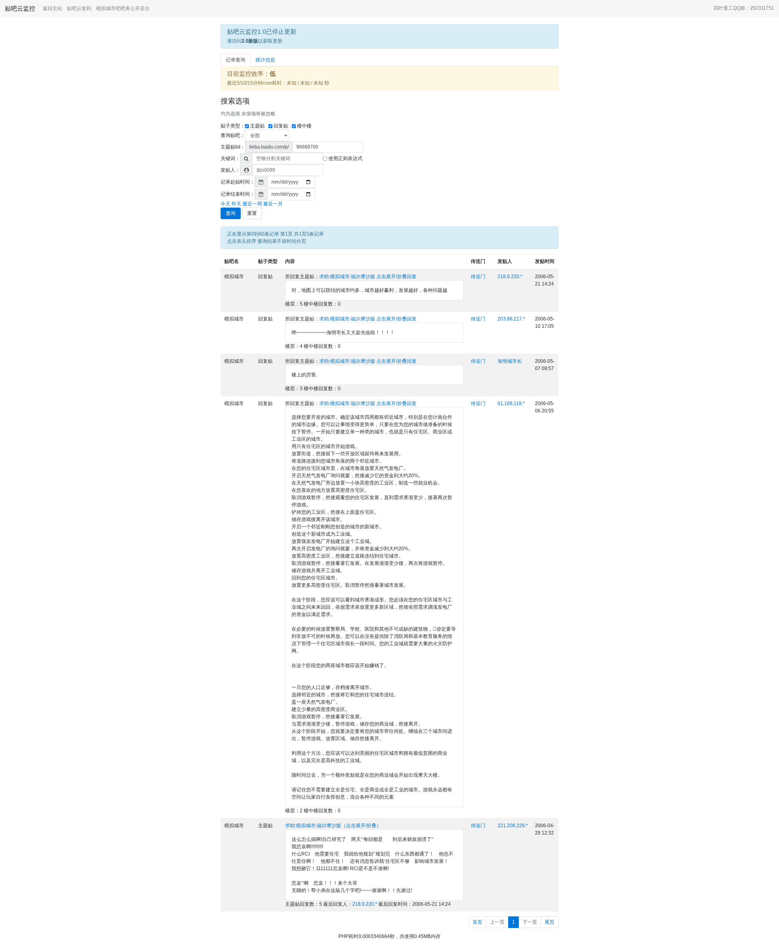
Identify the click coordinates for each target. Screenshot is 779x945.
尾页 (549, 922)
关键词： (230, 158)
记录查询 (235, 59)
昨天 (236, 203)
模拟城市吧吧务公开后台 (123, 8)
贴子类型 (268, 261)
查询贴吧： (233, 135)
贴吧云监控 (20, 8)
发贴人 (505, 261)
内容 (290, 261)
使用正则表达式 (345, 158)
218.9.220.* (510, 276)
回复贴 (281, 125)
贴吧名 (231, 261)
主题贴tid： (233, 146)
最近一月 (273, 203)
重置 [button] (252, 213)
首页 (477, 922)
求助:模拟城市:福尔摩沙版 (347, 276)
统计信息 (265, 59)
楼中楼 (304, 125)
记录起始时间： (238, 181)
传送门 (478, 261)
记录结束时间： (238, 194)
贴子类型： (233, 125)
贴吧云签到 (79, 8)
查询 (231, 213)
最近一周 (252, 203)
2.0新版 (250, 41)
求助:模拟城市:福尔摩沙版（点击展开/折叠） (333, 825)
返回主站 (52, 8)
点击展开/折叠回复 (396, 276)
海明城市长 (510, 361)
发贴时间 (544, 261)
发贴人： (230, 170)
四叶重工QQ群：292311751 (744, 8)
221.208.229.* (513, 825)
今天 (225, 203)
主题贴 (257, 125)
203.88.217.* (511, 318)
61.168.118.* (511, 403)
